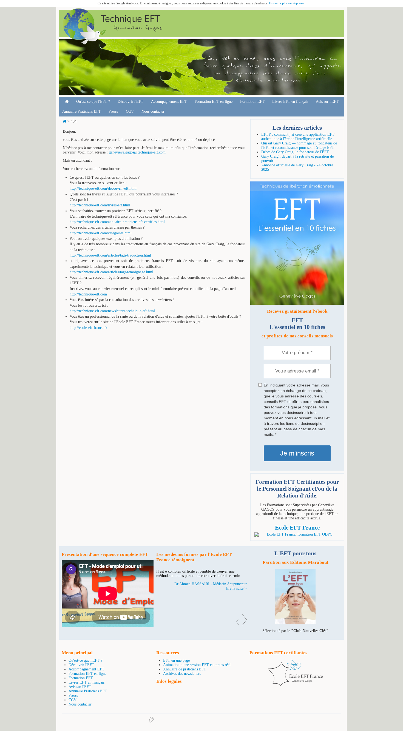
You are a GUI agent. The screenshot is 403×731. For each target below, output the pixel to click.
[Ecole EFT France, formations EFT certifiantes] (295, 684)
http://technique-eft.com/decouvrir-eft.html (103, 188)
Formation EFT (252, 101)
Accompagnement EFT (169, 101)
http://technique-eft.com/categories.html (101, 233)
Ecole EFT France (297, 527)
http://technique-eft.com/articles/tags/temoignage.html (111, 272)
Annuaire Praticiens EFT (81, 111)
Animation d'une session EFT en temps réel (197, 665)
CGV (130, 111)
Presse (113, 111)
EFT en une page (176, 660)
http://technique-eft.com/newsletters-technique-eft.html (112, 311)
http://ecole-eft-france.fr (88, 328)
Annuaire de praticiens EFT (184, 669)
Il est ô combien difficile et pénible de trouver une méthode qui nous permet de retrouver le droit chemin (198, 573)
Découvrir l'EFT (130, 101)
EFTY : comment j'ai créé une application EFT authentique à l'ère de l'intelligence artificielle (297, 136)
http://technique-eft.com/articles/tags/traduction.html (110, 255)
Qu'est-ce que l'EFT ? (93, 101)
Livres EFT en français (290, 101)
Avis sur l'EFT (327, 101)
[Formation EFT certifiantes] (297, 534)
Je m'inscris (297, 453)
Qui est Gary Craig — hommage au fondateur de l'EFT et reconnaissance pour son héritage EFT (299, 145)
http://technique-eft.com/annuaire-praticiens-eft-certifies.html (117, 222)
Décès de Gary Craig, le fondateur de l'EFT (295, 152)
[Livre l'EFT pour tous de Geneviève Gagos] (295, 623)
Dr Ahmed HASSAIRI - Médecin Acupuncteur (210, 584)
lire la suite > (236, 588)
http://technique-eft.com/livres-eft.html (100, 205)
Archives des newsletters (182, 674)
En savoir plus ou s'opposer (287, 3)
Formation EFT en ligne (213, 101)
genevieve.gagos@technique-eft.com (137, 152)
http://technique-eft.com (88, 294)
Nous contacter (152, 111)
